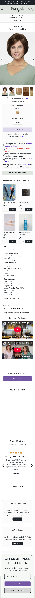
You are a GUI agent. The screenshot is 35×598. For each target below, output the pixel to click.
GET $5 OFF (17, 584)
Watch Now (17, 543)
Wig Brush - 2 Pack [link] (9, 203)
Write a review (17, 379)
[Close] (31, 556)
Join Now (17, 519)
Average (17, 123)
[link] (9, 192)
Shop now (17, 20)
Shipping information (13, 309)
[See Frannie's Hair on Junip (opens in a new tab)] (21, 486)
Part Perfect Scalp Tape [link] (9, 234)
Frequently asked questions (16, 313)
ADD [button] (12, 209)
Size (16, 118)
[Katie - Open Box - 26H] (7, 428)
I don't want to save (17, 590)
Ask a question (10, 305)
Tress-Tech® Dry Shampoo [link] (25, 234)
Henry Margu (18, 26)
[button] (3, 209)
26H (17, 112)
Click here (26, 165)
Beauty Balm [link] (23, 203)
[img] (19, 473)
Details (6, 247)
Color (17, 106)
